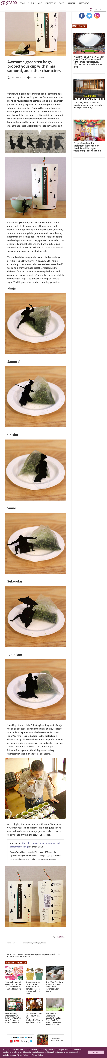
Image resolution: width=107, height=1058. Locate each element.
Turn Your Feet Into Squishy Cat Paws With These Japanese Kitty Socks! (54, 986)
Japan (25, 943)
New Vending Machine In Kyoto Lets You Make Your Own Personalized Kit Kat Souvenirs (13, 1018)
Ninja (30, 943)
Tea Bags (36, 943)
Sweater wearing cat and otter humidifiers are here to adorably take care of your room (33, 987)
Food (22, 3)
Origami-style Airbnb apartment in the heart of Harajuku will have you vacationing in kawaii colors (87, 147)
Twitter (89, 16)
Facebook (82, 16)
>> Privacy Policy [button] (36, 1055)
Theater (44, 943)
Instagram (97, 16)
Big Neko (60, 937)
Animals (72, 3)
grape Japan (9, 4)
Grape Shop (17, 943)
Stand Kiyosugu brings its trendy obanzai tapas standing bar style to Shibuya (88, 105)
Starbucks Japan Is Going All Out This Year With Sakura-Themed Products (13, 985)
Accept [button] (95, 1052)
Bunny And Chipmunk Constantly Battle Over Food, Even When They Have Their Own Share (53, 1019)
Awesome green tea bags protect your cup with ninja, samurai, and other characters (34, 66)
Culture (31, 3)
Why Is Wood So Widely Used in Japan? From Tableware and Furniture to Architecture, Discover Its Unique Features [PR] (88, 62)
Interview (84, 3)
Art (40, 3)
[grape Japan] (8, 954)
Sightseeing (50, 3)
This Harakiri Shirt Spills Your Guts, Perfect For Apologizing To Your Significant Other (34, 1018)
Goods (62, 3)
